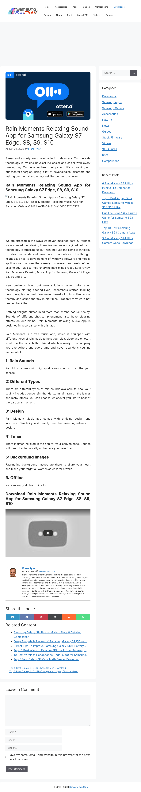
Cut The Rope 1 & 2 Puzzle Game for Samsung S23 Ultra (119, 217)
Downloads (119, 7)
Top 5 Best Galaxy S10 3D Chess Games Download (37, 668)
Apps (75, 7)
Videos (96, 15)
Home (47, 7)
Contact (109, 15)
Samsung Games (113, 108)
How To (107, 120)
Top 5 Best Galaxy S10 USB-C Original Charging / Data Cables (43, 671)
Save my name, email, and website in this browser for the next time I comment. (49, 757)
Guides (47, 15)
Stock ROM (82, 15)
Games (86, 7)
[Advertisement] (70, 42)
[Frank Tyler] (13, 572)
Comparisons (101, 7)
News (59, 15)
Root (69, 15)
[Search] (134, 73)
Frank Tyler (29, 568)
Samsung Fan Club (47, 571)
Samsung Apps (112, 102)
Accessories (61, 7)
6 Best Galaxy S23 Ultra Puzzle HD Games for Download (117, 188)
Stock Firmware (112, 137)
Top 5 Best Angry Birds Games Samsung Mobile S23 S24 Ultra (118, 203)
